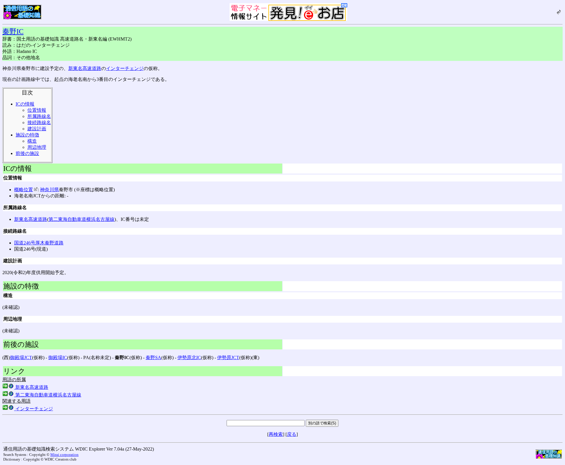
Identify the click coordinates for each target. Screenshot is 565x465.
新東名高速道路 (84, 68)
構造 (32, 141)
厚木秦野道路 (49, 242)
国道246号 (24, 242)
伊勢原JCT (228, 357)
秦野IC (13, 31)
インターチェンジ (125, 68)
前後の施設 (27, 153)
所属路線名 (39, 116)
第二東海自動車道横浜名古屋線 (81, 219)
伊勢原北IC (189, 357)
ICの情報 (25, 103)
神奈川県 (49, 189)
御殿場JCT (21, 357)
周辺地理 (36, 147)
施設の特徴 (27, 134)
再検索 (276, 434)
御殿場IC (57, 357)
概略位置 (23, 189)
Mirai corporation (64, 454)
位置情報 (36, 110)
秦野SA (153, 357)
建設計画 (36, 128)
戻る (291, 434)
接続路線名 (39, 122)
